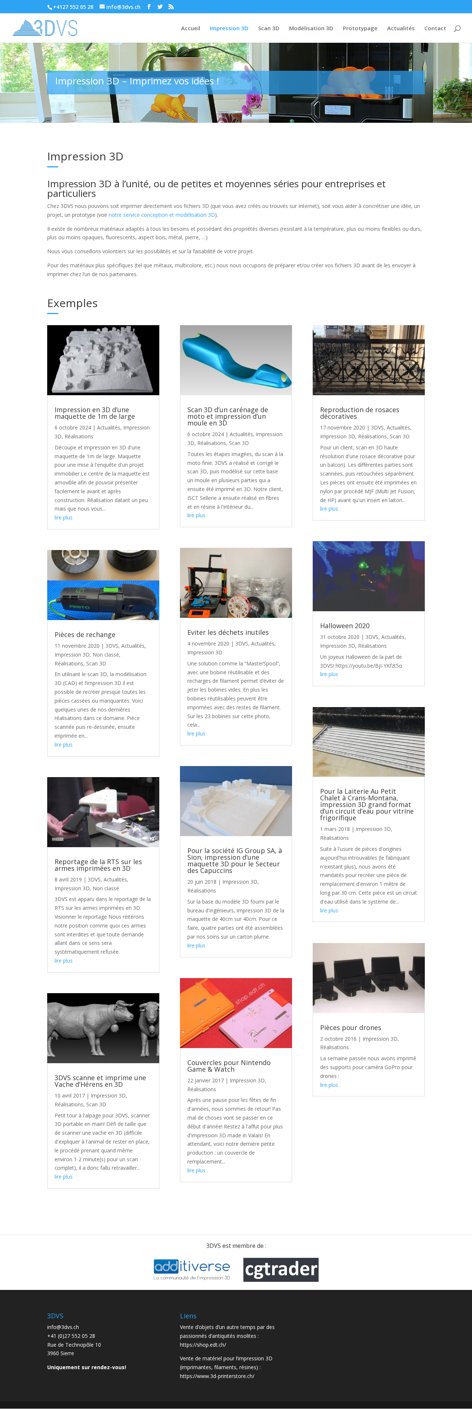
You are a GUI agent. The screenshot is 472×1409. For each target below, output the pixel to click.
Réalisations (79, 436)
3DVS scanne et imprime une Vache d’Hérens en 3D (100, 1081)
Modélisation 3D (311, 28)
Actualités (401, 28)
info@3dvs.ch (63, 1326)
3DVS (111, 645)
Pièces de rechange (85, 634)
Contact (435, 28)
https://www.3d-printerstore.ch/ (217, 1376)
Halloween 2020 (344, 625)
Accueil (190, 28)
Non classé (106, 654)
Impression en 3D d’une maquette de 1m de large (95, 413)
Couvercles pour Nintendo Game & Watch (229, 1066)
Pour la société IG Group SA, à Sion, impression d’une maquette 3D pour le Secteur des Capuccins (234, 860)
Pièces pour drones (350, 1027)
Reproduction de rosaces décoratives (359, 413)
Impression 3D (229, 28)
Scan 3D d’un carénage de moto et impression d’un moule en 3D (227, 416)
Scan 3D (269, 28)
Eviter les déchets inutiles (228, 632)
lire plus (64, 517)
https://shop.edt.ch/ (203, 1344)
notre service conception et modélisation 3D (162, 214)
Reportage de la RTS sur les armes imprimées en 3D (98, 865)
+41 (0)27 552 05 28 (71, 1335)
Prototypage (360, 28)
